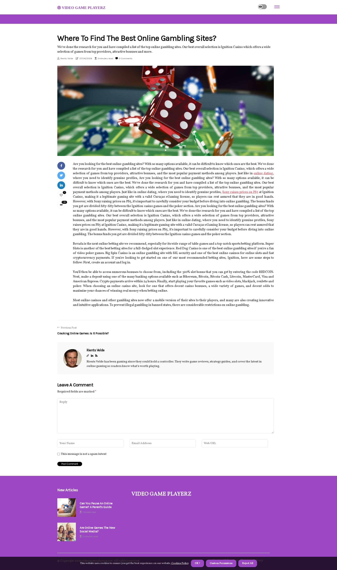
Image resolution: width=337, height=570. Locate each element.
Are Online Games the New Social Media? (97, 529)
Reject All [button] (247, 563)
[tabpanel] (165, 111)
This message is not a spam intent (83, 454)
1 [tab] (165, 150)
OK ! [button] (197, 563)
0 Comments (125, 58)
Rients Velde (66, 58)
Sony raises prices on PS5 (240, 192)
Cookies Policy (179, 563)
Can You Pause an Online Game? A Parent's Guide (96, 505)
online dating (263, 173)
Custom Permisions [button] (221, 563)
